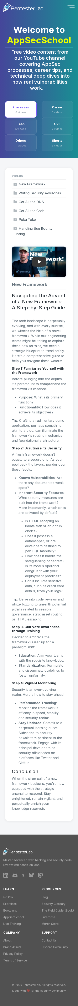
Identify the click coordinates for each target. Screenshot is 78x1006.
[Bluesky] (31, 875)
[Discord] (14, 874)
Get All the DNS (31, 202)
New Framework (32, 184)
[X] (23, 874)
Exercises (10, 904)
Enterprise (49, 917)
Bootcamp (10, 910)
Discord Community (55, 947)
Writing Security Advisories (40, 193)
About (7, 940)
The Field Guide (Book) (58, 910)
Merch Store (50, 923)
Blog (45, 897)
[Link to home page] (23, 7)
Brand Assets (12, 947)
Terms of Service (15, 960)
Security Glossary (54, 904)
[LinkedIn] (5, 875)
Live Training (12, 923)
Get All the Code (32, 211)
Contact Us (49, 940)
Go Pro (8, 897)
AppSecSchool (13, 917)
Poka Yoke (27, 219)
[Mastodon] (40, 875)
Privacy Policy (13, 953)
